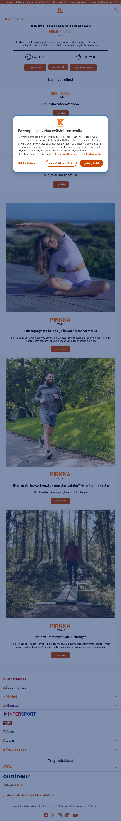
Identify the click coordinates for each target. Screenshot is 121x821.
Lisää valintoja (26, 163)
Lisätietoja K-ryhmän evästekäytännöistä (78, 154)
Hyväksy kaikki (91, 163)
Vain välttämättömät (61, 163)
